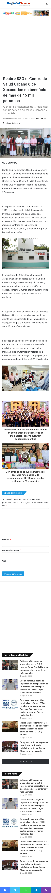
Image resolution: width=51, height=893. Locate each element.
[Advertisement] (25, 46)
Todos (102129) (25, 761)
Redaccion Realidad (13, 119)
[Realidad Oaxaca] (18, 4)
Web (4, 561)
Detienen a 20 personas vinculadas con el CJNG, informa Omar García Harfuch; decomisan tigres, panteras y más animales (34, 667)
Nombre (6, 539)
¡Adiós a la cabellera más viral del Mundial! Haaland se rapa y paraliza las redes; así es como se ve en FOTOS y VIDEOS (34, 729)
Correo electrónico (11, 550)
